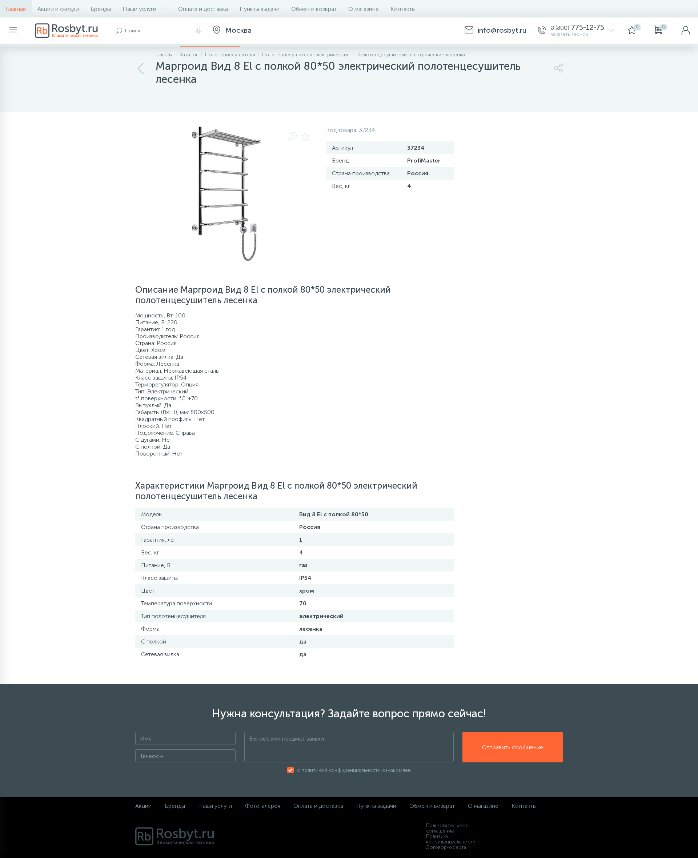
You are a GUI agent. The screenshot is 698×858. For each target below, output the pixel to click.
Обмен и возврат (314, 8)
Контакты (403, 8)
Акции (143, 805)
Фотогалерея (262, 805)
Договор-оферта (446, 847)
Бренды (101, 8)
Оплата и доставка (203, 8)
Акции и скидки (58, 8)
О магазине (363, 8)
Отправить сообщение (512, 747)
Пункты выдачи (260, 8)
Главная (16, 8)
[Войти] (685, 30)
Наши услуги (139, 8)
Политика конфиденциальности (451, 839)
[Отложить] (305, 137)
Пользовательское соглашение (447, 828)
